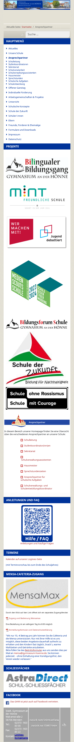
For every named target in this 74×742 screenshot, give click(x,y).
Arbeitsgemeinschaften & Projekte (26, 97)
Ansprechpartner (18, 57)
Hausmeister (14, 75)
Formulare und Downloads (22, 129)
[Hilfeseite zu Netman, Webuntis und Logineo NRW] (36, 523)
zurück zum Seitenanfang (44, 720)
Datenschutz (14, 139)
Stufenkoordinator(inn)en (37, 445)
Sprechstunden (15, 78)
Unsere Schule (15, 53)
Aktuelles (13, 48)
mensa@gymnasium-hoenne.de (30, 653)
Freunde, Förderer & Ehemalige (24, 125)
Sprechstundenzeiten (35, 471)
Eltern (11, 120)
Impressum (14, 134)
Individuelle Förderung (20, 92)
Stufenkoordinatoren (18, 64)
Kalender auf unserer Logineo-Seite (24, 559)
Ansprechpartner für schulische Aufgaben (33, 478)
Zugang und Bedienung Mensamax (24, 618)
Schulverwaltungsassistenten (22, 72)
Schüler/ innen (15, 115)
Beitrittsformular (33, 650)
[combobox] (47, 34)
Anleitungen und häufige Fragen (37, 543)
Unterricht (13, 101)
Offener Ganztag (16, 87)
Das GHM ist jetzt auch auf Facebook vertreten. (34, 701)
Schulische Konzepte (18, 106)
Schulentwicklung (16, 84)
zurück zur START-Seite (44, 725)
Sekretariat (13, 67)
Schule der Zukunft (18, 111)
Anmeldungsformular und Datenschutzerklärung (30, 630)
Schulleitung (14, 61)
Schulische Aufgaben (18, 81)
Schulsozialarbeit (16, 70)
